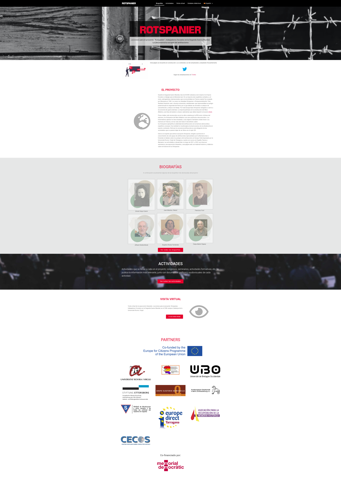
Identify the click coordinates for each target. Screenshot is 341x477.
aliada (210, 112)
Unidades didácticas (194, 3)
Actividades (170, 3)
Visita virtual (180, 3)
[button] (170, 250)
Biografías (159, 3)
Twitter (194, 75)
